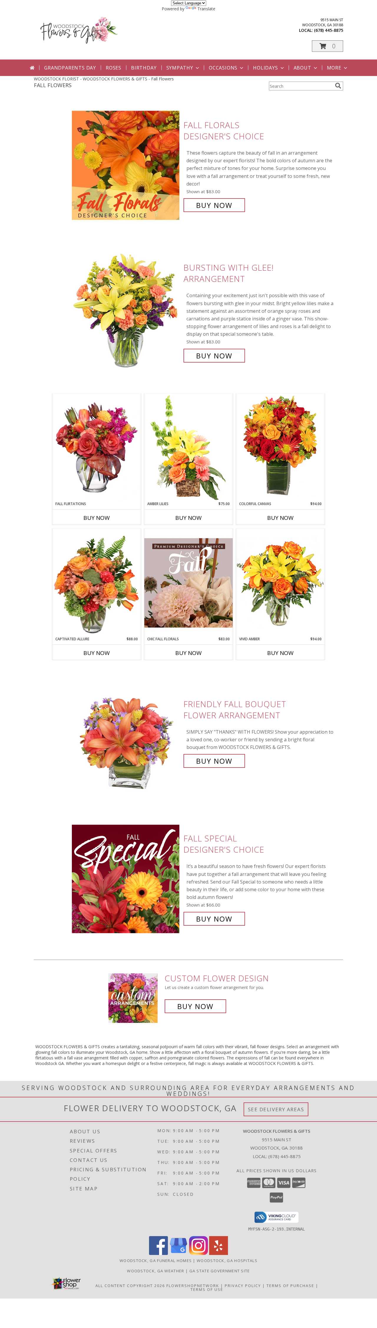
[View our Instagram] (198, 1253)
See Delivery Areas (276, 1109)
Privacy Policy (243, 1285)
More (334, 68)
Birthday (143, 68)
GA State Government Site (219, 1271)
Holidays (265, 68)
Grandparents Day (70, 68)
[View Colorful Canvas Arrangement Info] (280, 447)
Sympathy (179, 68)
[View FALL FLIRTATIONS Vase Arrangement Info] (96, 447)
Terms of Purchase (290, 1285)
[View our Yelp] (218, 1253)
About (302, 68)
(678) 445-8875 (328, 30)
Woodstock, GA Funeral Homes (156, 1260)
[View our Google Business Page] (178, 1253)
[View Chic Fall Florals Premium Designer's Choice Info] (188, 582)
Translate (206, 8)
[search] (338, 85)
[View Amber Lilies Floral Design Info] (188, 447)
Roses (113, 68)
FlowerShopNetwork (192, 1285)
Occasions (223, 68)
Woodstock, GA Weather (155, 1271)
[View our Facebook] (158, 1253)
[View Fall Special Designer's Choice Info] (126, 879)
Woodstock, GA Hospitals (227, 1260)
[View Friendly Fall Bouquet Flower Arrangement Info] (126, 732)
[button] (327, 46)
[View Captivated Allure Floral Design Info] (96, 582)
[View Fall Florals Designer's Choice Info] (126, 165)
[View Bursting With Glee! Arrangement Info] (126, 312)
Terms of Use (207, 1289)
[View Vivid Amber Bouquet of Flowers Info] (280, 582)
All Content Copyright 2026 (130, 1285)
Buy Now (214, 205)
